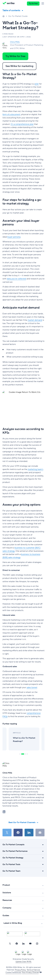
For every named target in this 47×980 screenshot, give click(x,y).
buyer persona (13, 237)
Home (4, 16)
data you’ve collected (16, 278)
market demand (35, 320)
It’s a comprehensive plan (22, 124)
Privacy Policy (20, 970)
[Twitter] (10, 943)
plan (37, 84)
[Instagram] (37, 943)
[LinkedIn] (23, 943)
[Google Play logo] (32, 934)
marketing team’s (35, 469)
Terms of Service (33, 970)
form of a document (11, 114)
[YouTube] (30, 943)
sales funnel (32, 687)
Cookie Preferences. (13, 972)
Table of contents (11, 10)
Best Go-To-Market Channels (22, 822)
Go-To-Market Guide (18, 16)
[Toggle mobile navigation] (43, 3)
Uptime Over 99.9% (23, 962)
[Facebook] (16, 943)
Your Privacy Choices (30, 972)
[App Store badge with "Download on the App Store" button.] (15, 934)
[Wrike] (9, 3)
